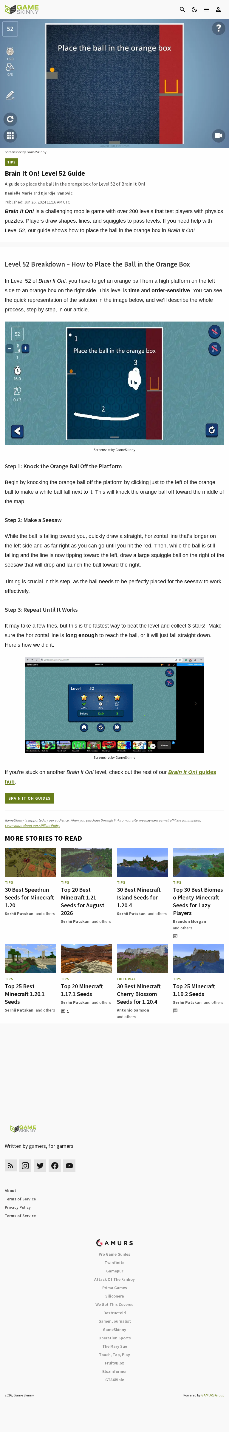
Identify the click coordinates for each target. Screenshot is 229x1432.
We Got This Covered (114, 1304)
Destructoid (114, 1312)
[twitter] (40, 1165)
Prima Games (114, 1287)
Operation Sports (114, 1338)
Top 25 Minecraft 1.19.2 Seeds (194, 989)
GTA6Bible (114, 1379)
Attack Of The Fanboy (114, 1279)
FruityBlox (114, 1363)
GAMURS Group (212, 1395)
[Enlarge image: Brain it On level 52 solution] (216, 329)
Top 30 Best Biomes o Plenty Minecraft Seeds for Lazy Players (198, 901)
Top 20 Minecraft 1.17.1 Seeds (82, 989)
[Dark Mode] (194, 10)
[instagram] (25, 1165)
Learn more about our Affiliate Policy (32, 825)
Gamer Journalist (114, 1321)
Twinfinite (114, 1262)
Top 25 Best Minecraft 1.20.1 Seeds (25, 993)
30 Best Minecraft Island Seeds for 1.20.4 (139, 897)
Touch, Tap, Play (114, 1354)
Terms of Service (20, 1199)
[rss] (11, 1165)
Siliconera (114, 1296)
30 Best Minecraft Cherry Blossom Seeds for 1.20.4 (139, 993)
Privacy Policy (18, 1207)
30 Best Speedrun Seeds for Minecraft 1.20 (29, 897)
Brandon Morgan (189, 921)
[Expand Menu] (206, 10)
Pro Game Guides (114, 1254)
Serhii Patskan (19, 913)
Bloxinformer (114, 1371)
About (10, 1190)
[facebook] (55, 1165)
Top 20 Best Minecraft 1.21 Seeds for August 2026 (82, 901)
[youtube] (69, 1165)
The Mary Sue (114, 1346)
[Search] (182, 10)
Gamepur (114, 1271)
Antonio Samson (133, 1010)
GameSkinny (114, 1329)
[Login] (218, 10)
